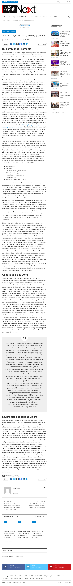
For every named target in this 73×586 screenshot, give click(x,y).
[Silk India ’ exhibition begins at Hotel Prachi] (55, 44)
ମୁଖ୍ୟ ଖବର (13, 31)
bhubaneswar (9, 475)
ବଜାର (50, 17)
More (55, 17)
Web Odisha (68, 582)
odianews (16, 475)
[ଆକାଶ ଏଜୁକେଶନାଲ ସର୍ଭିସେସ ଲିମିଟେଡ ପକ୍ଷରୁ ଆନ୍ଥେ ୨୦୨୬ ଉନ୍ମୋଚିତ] (10, 525)
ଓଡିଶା (36, 17)
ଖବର (8, 17)
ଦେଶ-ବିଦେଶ (43, 17)
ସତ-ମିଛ (30, 17)
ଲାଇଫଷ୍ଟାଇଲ (38, 576)
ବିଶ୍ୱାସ (46, 576)
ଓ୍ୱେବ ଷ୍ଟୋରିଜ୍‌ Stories (19, 17)
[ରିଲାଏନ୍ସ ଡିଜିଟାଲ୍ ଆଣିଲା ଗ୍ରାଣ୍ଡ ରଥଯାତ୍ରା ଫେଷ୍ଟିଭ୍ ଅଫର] (55, 94)
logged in (11, 556)
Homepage (5, 576)
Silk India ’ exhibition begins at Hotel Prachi (65, 43)
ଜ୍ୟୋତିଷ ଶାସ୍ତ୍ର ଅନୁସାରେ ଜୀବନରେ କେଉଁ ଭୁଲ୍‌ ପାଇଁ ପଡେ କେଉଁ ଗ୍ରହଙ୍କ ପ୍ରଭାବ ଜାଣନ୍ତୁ (36, 505)
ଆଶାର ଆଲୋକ (19, 576)
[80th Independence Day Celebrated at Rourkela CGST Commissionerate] (24, 525)
